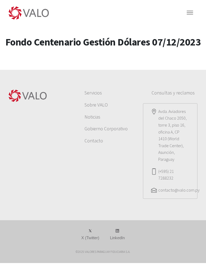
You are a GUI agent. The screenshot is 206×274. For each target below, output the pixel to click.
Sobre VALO (96, 105)
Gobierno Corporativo (106, 128)
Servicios (93, 93)
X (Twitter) (90, 237)
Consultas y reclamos (173, 93)
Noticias (92, 117)
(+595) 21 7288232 (166, 175)
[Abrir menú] (189, 13)
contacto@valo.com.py (179, 190)
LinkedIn (117, 237)
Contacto (93, 141)
